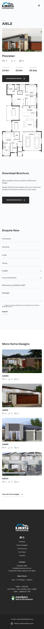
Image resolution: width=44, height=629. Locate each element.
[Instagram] (23, 537)
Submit (5, 312)
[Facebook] (21, 537)
